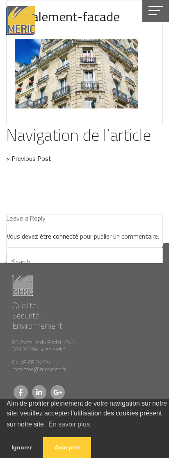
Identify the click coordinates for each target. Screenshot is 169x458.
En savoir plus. (69, 424)
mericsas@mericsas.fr (39, 369)
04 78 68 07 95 (31, 362)
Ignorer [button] (21, 447)
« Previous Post (28, 158)
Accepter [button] (67, 447)
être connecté (59, 236)
